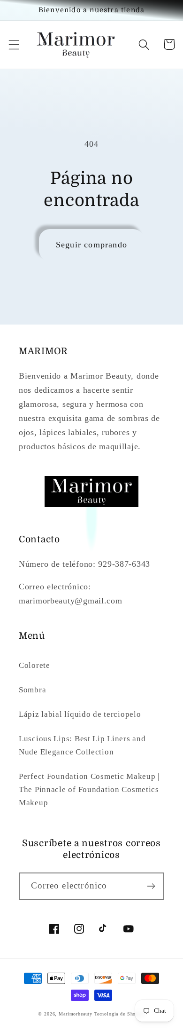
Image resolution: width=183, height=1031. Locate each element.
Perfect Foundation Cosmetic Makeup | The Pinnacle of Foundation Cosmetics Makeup (89, 789)
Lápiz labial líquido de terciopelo (80, 714)
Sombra (32, 689)
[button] (14, 44)
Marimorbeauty (75, 1013)
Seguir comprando (91, 244)
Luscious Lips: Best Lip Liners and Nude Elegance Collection (82, 745)
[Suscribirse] (150, 886)
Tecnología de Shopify (119, 1013)
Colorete (34, 665)
